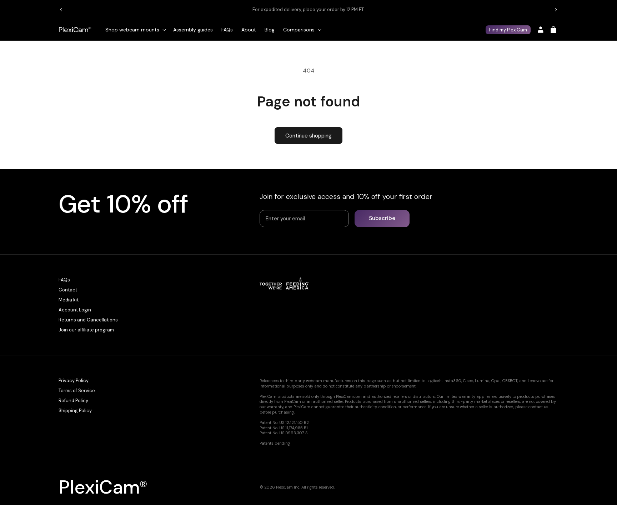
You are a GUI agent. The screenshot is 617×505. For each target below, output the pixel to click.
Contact (68, 290)
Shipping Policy (75, 410)
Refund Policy (73, 400)
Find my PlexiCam (508, 30)
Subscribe (382, 218)
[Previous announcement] (61, 9)
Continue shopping (308, 135)
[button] (135, 29)
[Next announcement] (556, 9)
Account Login (75, 310)
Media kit (69, 300)
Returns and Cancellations (88, 320)
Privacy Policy (74, 380)
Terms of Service (77, 390)
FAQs (64, 280)
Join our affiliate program (86, 330)
